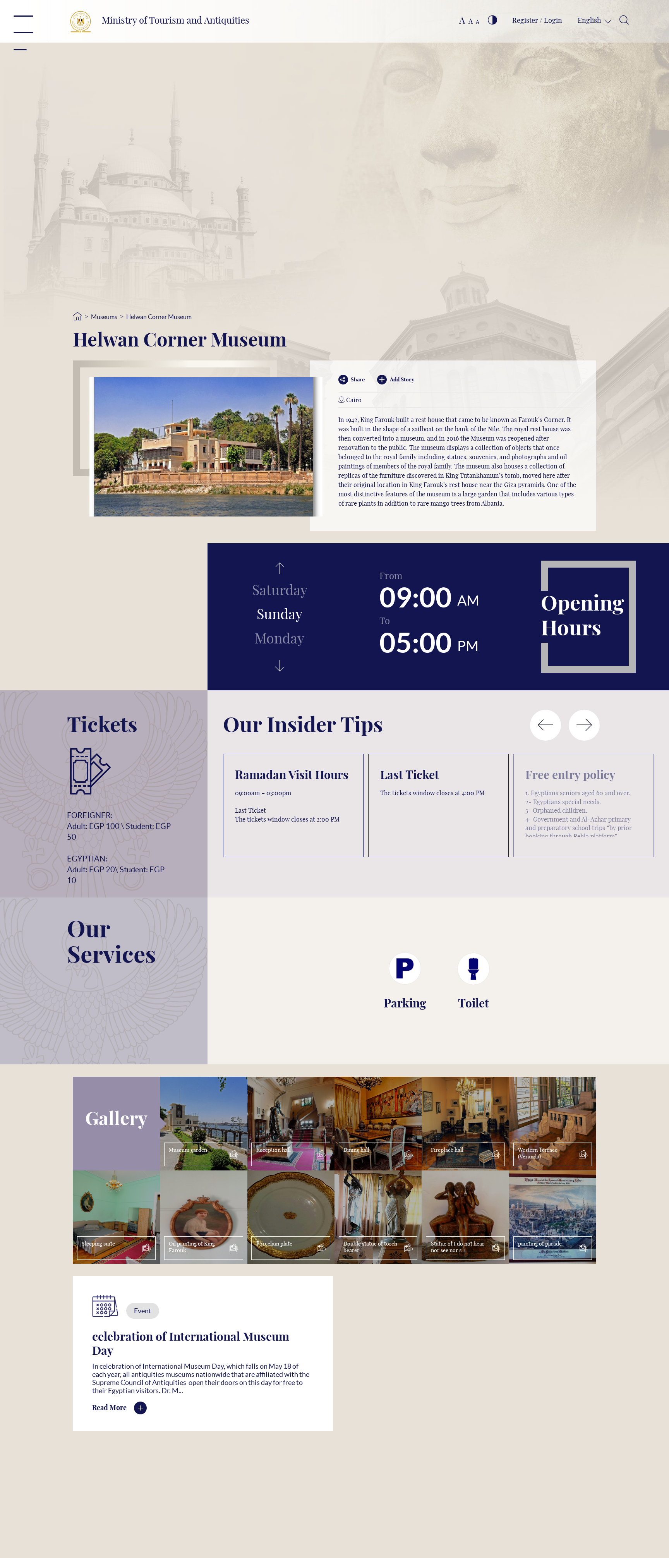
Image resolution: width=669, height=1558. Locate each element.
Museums (104, 316)
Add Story (402, 380)
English (590, 20)
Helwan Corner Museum (159, 316)
